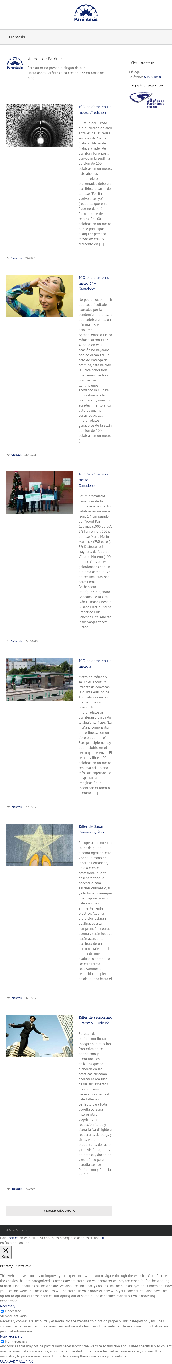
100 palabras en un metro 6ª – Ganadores (95, 283)
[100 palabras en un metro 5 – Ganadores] (39, 492)
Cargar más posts (59, 1211)
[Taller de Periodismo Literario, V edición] (39, 1036)
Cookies (12, 1238)
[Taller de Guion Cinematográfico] (39, 845)
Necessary (13, 1311)
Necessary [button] (7, 1306)
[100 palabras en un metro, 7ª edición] (39, 125)
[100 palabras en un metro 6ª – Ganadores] (39, 296)
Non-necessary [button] (11, 1336)
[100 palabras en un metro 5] (39, 679)
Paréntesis (16, 258)
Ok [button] (102, 1238)
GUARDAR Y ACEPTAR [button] (16, 1361)
